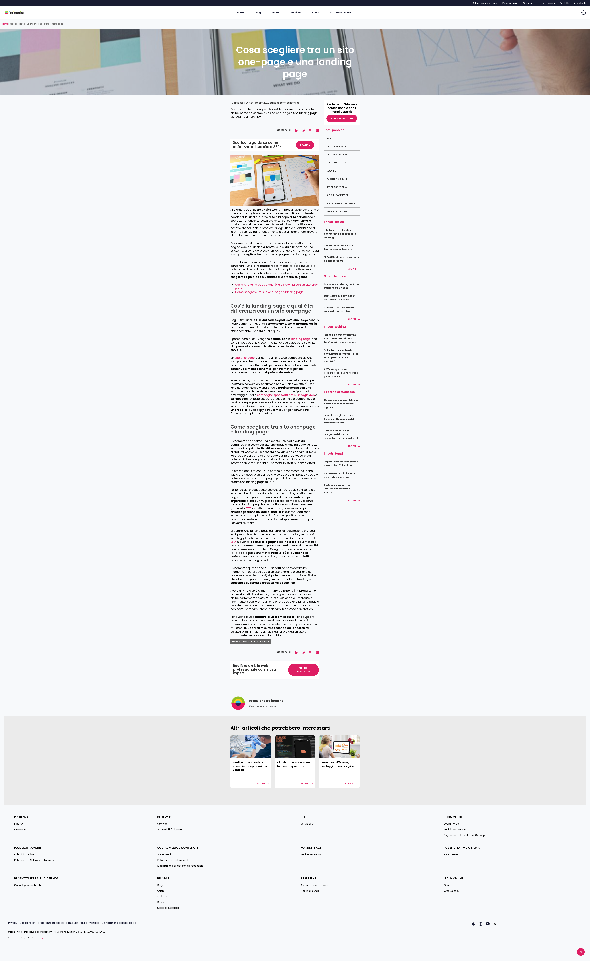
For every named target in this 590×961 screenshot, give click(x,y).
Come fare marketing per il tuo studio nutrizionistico (341, 286)
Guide (160, 891)
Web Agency (451, 891)
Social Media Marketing (340, 203)
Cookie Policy (27, 923)
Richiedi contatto (342, 118)
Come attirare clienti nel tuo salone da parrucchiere (340, 309)
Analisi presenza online (314, 885)
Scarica (305, 145)
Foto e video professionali (172, 860)
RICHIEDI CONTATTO (303, 669)
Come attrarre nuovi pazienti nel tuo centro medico (340, 297)
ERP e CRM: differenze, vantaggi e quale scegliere (342, 259)
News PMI (331, 170)
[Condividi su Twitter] (310, 130)
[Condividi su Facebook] (296, 130)
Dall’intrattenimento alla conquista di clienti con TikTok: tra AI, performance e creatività (341, 356)
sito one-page (245, 358)
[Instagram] (480, 924)
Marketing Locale (337, 162)
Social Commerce (455, 829)
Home (5, 24)
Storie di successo (337, 211)
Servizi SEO (307, 823)
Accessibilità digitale (169, 829)
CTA (249, 508)
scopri (261, 783)
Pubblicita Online (24, 854)
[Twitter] (494, 924)
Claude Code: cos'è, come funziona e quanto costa (339, 247)
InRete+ (19, 823)
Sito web (162, 823)
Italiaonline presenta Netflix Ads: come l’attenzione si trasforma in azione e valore (340, 338)
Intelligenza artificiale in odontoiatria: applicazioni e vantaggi (340, 234)
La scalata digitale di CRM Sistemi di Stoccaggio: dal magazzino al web (339, 419)
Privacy (12, 923)
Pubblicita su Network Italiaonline (34, 860)
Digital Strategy (336, 154)
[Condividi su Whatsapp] (303, 130)
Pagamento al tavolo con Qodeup (464, 835)
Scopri (352, 268)
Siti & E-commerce (337, 195)
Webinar (162, 896)
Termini (48, 938)
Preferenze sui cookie (51, 923)
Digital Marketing (337, 146)
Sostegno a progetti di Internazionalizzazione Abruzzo (337, 488)
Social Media (164, 854)
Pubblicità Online (336, 179)
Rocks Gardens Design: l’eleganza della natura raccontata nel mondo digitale (341, 434)
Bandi (329, 138)
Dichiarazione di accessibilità (119, 923)
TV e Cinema (451, 854)
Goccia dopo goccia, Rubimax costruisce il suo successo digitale (341, 403)
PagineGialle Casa (311, 854)
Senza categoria (336, 187)
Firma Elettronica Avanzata (82, 923)
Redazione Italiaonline (286, 103)
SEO (233, 542)
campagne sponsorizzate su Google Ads (286, 395)
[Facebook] (473, 924)
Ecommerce (451, 823)
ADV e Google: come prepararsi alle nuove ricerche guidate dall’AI (341, 373)
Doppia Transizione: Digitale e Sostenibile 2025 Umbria (341, 463)
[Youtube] (487, 924)
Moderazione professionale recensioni (180, 866)
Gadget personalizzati (27, 885)
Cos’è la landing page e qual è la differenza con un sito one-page (276, 286)
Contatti (449, 885)
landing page (300, 339)
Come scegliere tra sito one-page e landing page (269, 292)
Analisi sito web (310, 891)
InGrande (20, 829)
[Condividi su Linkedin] (317, 130)
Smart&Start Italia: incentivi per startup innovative (340, 475)
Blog (160, 885)
